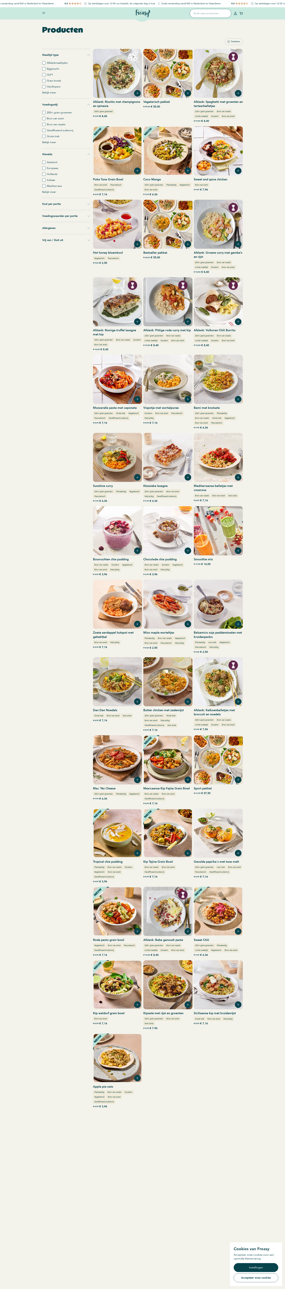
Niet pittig (149, 418)
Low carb (212, 642)
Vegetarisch (185, 185)
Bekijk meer (49, 92)
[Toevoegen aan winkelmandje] (137, 93)
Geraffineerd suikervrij (104, 189)
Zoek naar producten (206, 13)
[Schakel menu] (43, 12)
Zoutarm (215, 116)
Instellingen (256, 1267)
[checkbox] (44, 63)
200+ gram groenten (103, 111)
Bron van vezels (224, 111)
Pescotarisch (115, 185)
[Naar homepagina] (142, 13)
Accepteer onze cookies (256, 1278)
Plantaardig (171, 185)
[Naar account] (235, 13)
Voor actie (232, 495)
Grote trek (120, 413)
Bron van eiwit (228, 116)
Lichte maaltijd (201, 116)
